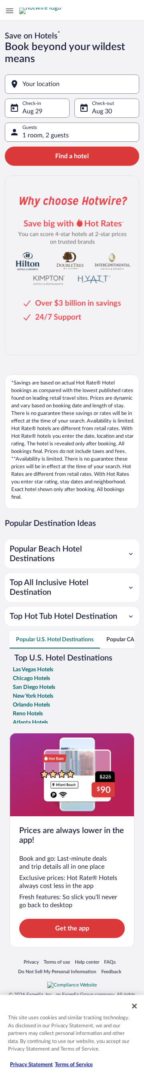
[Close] (134, 1006)
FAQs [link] (110, 962)
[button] (72, 554)
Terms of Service (74, 1064)
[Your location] (72, 84)
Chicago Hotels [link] (31, 678)
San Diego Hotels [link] (34, 687)
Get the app (72, 928)
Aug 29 (32, 111)
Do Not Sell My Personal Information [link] (57, 972)
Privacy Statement (31, 1064)
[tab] (55, 639)
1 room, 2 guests (45, 135)
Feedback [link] (111, 972)
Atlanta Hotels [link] (30, 722)
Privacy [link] (31, 962)
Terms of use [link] (57, 962)
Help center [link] (87, 962)
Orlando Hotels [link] (31, 705)
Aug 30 (102, 111)
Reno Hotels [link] (28, 714)
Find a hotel (72, 156)
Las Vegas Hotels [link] (33, 669)
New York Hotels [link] (33, 696)
